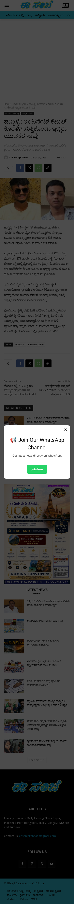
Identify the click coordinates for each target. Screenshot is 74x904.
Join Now (37, 469)
